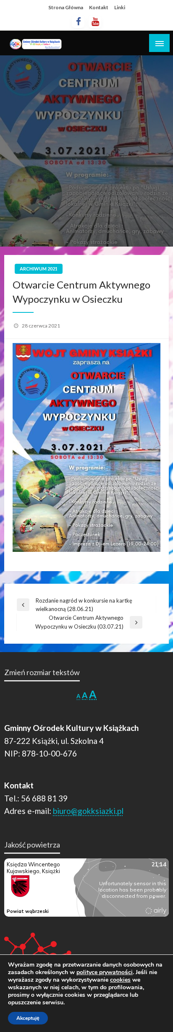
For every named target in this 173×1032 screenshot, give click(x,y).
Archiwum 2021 (39, 268)
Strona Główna (65, 7)
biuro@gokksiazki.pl (88, 811)
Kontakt (98, 7)
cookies (120, 980)
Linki (119, 7)
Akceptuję (27, 1018)
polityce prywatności (104, 972)
